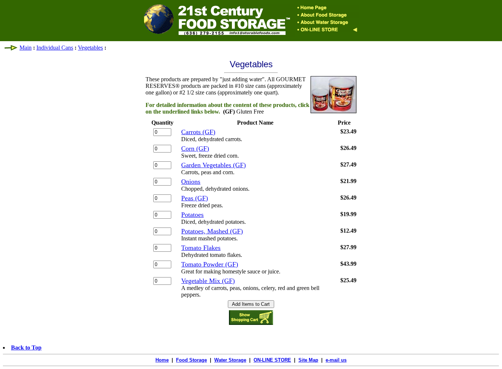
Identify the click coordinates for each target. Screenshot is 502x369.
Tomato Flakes (200, 247)
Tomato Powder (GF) (209, 264)
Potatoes (192, 214)
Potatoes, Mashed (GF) (212, 231)
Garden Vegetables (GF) (213, 165)
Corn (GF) (195, 148)
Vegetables (90, 47)
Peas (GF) (194, 198)
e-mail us (336, 360)
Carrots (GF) (198, 132)
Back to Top (26, 347)
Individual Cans (54, 47)
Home (162, 360)
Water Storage (230, 360)
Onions (190, 181)
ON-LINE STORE (272, 360)
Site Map (308, 360)
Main (25, 47)
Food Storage (191, 360)
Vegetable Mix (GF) (208, 280)
